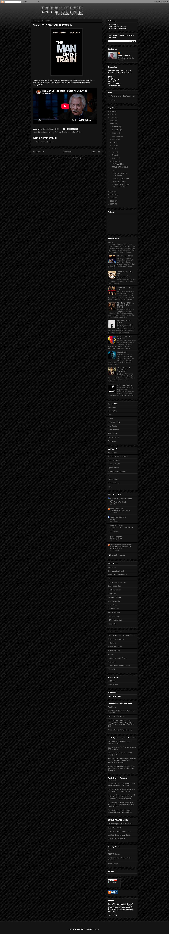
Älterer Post (95, 152)
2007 (112, 204)
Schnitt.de (111, 669)
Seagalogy (111, 100)
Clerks (110, 414)
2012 (112, 124)
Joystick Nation (113, 468)
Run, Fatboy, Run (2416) (118, 502)
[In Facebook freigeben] (74, 129)
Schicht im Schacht (116, 538)
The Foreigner (113, 479)
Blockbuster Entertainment (117, 575)
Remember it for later (118, 517)
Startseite (67, 152)
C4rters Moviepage (117, 555)
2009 (112, 198)
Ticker (110, 487)
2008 (112, 201)
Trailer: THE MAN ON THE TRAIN (119, 174)
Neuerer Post (38, 152)
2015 (112, 114)
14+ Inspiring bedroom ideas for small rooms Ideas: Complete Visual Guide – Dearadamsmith (122, 804)
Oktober (115, 133)
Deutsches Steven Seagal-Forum (120, 831)
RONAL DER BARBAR (120, 167)
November (116, 130)
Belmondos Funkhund (116, 571)
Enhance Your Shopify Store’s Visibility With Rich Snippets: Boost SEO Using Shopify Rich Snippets (122, 760)
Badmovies (112, 567)
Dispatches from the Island (120, 545)
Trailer (79, 132)
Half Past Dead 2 (114, 464)
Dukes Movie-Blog (114, 586)
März (114, 155)
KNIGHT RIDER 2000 (125, 256)
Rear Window (112, 433)
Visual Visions (113, 864)
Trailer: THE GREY (118, 182)
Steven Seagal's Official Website (119, 824)
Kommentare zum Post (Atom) (70, 158)
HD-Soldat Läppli (114, 422)
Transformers (112, 441)
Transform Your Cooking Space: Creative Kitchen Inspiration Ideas (120, 811)
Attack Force (112, 453)
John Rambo (112, 426)
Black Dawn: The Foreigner (118, 456)
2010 (112, 195)
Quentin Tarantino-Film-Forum (119, 665)
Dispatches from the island (117, 582)
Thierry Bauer (113, 685)
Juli (113, 142)
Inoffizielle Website (114, 827)
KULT (110, 850)
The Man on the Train (69, 132)
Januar (115, 161)
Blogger (96, 929)
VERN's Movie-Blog (115, 620)
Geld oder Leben (114, 460)
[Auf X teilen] (72, 129)
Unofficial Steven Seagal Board (119, 835)
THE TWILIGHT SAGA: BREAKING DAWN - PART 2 (125, 305)
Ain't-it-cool (112, 643)
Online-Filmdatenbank (116, 639)
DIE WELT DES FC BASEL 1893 (124, 337)
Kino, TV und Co (114, 601)
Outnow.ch (111, 662)
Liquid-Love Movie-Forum (117, 658)
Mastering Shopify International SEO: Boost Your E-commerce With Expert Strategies (121, 768)
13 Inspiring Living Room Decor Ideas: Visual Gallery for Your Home (122, 784)
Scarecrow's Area (114, 609)
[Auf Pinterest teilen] (76, 129)
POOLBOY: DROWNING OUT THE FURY (120, 186)
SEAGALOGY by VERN (116, 839)
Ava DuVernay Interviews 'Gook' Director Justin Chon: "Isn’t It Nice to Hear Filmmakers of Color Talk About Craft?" (121, 723)
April (114, 152)
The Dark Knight (114, 437)
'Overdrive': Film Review (116, 716)
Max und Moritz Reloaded (117, 471)
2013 (112, 121)
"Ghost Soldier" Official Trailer (120, 510)
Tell (109, 475)
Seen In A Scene (116, 526)
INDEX (110, 242)
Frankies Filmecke (114, 597)
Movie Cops (112, 605)
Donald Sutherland (44, 132)
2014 (112, 118)
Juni (114, 145)
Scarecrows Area (116, 509)
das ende (113, 519)
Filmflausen (112, 593)
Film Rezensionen (114, 590)
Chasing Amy (112, 411)
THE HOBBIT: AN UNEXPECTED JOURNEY (123, 370)
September (116, 136)
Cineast (110, 578)
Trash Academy (116, 536)
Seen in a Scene (114, 612)
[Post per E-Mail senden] (63, 129)
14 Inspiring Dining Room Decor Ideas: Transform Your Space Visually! (122, 790)
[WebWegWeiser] (112, 882)
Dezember (116, 127)
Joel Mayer (112, 681)
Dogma (110, 418)
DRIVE (114, 170)
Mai (113, 149)
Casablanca (112, 407)
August (115, 139)
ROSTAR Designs (114, 854)
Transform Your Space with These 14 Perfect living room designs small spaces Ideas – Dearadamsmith (121, 797)
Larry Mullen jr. (56, 132)
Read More (112, 707)
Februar (115, 158)
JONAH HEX (121, 352)
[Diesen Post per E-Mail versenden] (68, 129)
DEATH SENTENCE (124, 385)
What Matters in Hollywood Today (120, 730)
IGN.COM (111, 654)
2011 (112, 191)
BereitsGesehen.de (115, 647)
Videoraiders (112, 624)
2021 (112, 111)
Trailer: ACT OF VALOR (120, 178)
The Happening (113, 483)
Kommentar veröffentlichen (45, 142)
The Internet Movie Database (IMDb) (121, 635)
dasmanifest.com (114, 650)
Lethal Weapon (113, 430)
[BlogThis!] (70, 129)
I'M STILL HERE (117, 164)
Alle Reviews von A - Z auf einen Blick (121, 96)
